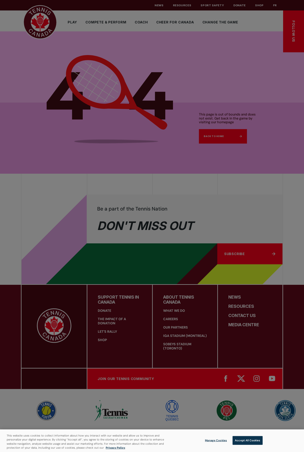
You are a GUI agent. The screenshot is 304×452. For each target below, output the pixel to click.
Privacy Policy (115, 447)
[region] (152, 440)
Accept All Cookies (247, 440)
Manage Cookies (216, 440)
